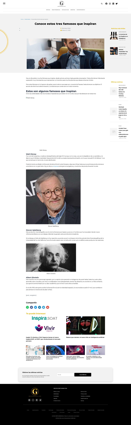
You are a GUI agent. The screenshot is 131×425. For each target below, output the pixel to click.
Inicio (28, 410)
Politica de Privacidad (71, 410)
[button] (27, 307)
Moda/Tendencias (56, 9)
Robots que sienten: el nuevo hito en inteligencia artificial (85, 337)
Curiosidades (56, 396)
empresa (55, 166)
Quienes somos (35, 410)
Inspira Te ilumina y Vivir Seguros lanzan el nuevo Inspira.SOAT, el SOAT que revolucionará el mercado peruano (43, 339)
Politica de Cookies (60, 410)
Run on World (82, 410)
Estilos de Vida (65, 9)
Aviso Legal (51, 410)
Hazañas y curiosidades (85, 396)
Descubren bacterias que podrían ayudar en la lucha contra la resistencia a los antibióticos (33, 358)
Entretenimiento (81, 9)
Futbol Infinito (76, 412)
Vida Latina (54, 412)
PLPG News (62, 412)
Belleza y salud (57, 391)
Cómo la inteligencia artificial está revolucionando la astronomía (54, 357)
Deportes (73, 9)
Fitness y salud (84, 393)
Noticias (48, 9)
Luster (69, 412)
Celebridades (56, 393)
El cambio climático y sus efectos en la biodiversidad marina (94, 357)
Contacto (43, 410)
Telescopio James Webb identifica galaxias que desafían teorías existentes (75, 357)
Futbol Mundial (91, 410)
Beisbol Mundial (101, 410)
